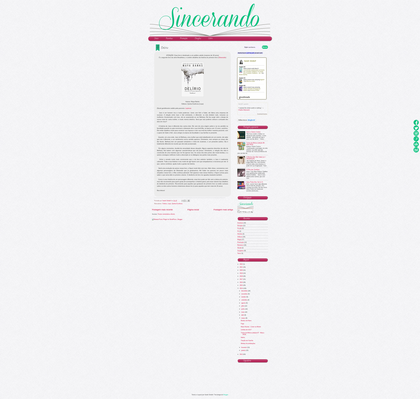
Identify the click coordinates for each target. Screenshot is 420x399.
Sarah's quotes (243, 104)
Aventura (240, 223)
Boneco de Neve (246, 320)
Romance (240, 245)
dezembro (244, 291)
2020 (241, 270)
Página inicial (193, 210)
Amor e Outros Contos (253, 132)
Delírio (243, 337)
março (243, 318)
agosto (243, 303)
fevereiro (244, 347)
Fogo (242, 323)
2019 (241, 273)
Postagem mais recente (162, 210)
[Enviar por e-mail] (182, 201)
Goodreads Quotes (262, 114)
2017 (241, 279)
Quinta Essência (177, 203)
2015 (241, 285)
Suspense (240, 250)
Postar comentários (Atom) (166, 214)
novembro (244, 294)
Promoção (240, 242)
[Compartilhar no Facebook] (189, 201)
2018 (241, 276)
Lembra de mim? (246, 329)
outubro (243, 297)
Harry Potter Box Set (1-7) (254, 182)
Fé (238, 231)
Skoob (239, 248)
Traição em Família (247, 340)
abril (242, 315)
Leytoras (188, 108)
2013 (241, 354)
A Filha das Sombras (253, 169)
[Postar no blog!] (185, 201)
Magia (239, 239)
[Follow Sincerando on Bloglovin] (246, 121)
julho (243, 306)
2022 (241, 264)
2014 (241, 288)
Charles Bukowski (244, 110)
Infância (239, 237)
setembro (244, 300)
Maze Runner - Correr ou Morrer (251, 327)
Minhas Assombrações (248, 343)
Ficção (239, 228)
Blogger (225, 394)
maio (243, 312)
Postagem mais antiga (223, 210)
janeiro (243, 350)
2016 (241, 282)
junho (243, 309)
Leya (169, 203)
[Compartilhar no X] (187, 201)
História (239, 234)
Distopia (239, 225)
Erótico (165, 203)
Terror (239, 253)
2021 (241, 267)
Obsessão (222, 57)
